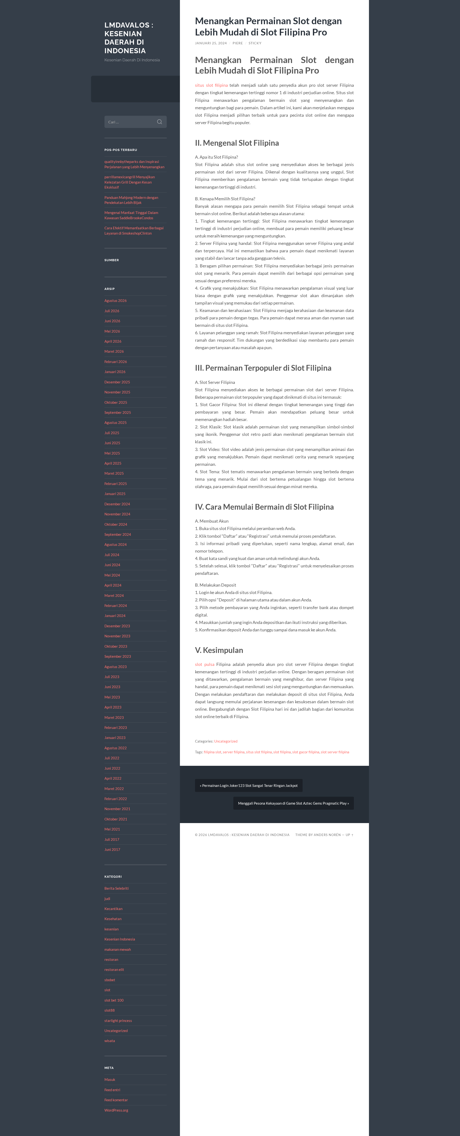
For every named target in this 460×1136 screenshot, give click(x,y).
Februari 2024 (115, 605)
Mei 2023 (112, 697)
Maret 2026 (114, 351)
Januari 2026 (115, 371)
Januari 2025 (115, 493)
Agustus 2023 (115, 666)
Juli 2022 (111, 758)
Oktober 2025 (115, 402)
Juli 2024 (111, 555)
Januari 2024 (115, 615)
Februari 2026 (115, 361)
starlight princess (118, 1020)
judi (107, 898)
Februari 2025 (115, 483)
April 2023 (112, 707)
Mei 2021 (112, 829)
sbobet (109, 980)
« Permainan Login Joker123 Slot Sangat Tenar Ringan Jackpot (249, 785)
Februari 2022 (115, 798)
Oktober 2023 (115, 646)
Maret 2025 (114, 473)
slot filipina (282, 752)
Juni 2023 (112, 687)
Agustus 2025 (115, 422)
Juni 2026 (112, 321)
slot (107, 990)
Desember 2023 (117, 626)
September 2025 (117, 412)
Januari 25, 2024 (211, 43)
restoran (111, 959)
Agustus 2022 (115, 748)
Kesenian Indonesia (119, 939)
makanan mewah (117, 949)
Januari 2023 (115, 737)
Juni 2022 (112, 768)
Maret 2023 (114, 717)
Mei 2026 (112, 331)
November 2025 (117, 392)
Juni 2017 (112, 849)
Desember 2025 (117, 382)
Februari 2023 (115, 727)
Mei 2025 (112, 453)
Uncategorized (116, 1030)
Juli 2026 (111, 311)
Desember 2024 (117, 504)
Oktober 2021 (115, 819)
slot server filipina (335, 752)
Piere (238, 43)
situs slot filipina (211, 85)
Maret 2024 (114, 595)
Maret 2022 (114, 788)
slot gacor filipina (305, 752)
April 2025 (112, 463)
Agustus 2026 (115, 300)
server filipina (234, 752)
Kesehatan (112, 919)
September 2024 (117, 534)
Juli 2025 (111, 433)
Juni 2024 (112, 565)
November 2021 (117, 809)
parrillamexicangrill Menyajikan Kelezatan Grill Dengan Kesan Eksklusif (129, 182)
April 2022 (112, 778)
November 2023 (117, 636)
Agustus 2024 (115, 544)
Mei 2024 (112, 575)
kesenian (111, 929)
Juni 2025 (112, 443)
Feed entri (112, 1090)
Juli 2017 (111, 839)
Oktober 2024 (115, 524)
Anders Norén (327, 835)
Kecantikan (113, 908)
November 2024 (117, 514)
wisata (109, 1040)
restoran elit (114, 969)
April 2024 (112, 585)
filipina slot (212, 752)
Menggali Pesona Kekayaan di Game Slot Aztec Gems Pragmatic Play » (293, 803)
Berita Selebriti (116, 888)
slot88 (109, 1010)
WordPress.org (116, 1110)
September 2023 (117, 656)
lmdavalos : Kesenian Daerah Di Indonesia (128, 38)
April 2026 (112, 341)
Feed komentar (116, 1100)
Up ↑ (350, 835)
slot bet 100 (114, 1000)
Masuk (109, 1079)
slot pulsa (204, 664)
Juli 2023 (111, 677)
